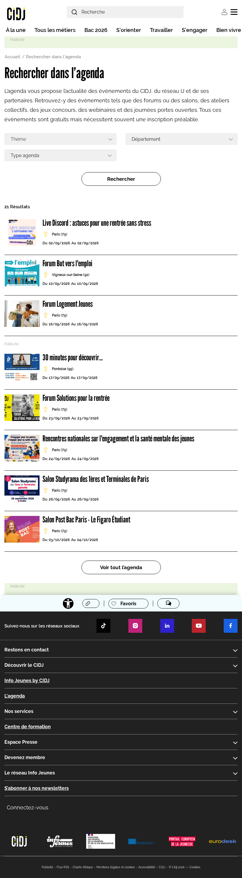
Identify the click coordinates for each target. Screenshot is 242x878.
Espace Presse (20, 742)
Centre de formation (27, 726)
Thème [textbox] (18, 139)
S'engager (194, 30)
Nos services (18, 711)
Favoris (128, 603)
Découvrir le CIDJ (24, 665)
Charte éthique (83, 867)
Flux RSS (63, 867)
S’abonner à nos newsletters (36, 788)
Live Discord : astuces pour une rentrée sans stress (96, 223)
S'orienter (128, 30)
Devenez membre (24, 757)
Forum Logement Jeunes (67, 304)
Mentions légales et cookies (116, 867)
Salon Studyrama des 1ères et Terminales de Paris (95, 479)
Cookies (194, 867)
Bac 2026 (95, 30)
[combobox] (60, 139)
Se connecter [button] (224, 12)
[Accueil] (16, 13)
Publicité (47, 867)
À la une (16, 30)
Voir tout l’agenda (121, 567)
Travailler (161, 30)
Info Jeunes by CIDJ (27, 680)
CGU (162, 867)
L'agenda (14, 696)
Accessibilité (146, 867)
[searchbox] (179, 139)
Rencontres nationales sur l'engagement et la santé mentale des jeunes (118, 438)
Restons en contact (26, 650)
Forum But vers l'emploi (67, 263)
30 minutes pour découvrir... (72, 357)
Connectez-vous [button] (27, 807)
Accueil (12, 56)
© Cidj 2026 (176, 867)
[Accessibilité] (68, 603)
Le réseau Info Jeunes (29, 773)
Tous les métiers (55, 30)
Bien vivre (228, 30)
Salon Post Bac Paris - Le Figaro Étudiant (86, 519)
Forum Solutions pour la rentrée (75, 398)
